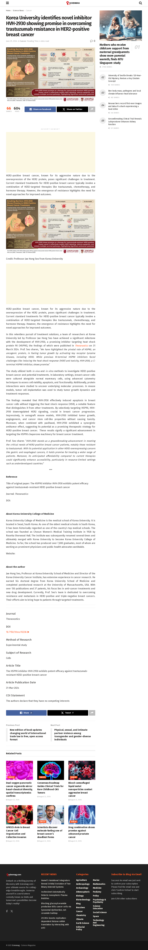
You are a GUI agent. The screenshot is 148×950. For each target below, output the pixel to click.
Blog (78, 903)
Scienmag (16, 945)
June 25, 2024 (11, 41)
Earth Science (82, 923)
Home (8, 11)
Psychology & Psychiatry (99, 900)
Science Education (98, 907)
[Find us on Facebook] (7, 911)
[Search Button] (140, 3)
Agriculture (81, 880)
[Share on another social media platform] (92, 109)
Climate (79, 919)
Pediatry (97, 892)
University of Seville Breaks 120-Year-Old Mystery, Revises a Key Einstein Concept (124, 78)
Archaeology (82, 888)
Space (96, 916)
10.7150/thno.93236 (16, 632)
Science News (18, 11)
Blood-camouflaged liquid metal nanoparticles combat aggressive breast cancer (80, 789)
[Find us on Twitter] (11, 911)
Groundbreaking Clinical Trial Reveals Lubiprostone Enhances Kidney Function (125, 122)
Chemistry (81, 915)
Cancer (29, 11)
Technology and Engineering (98, 922)
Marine (96, 880)
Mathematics (99, 884)
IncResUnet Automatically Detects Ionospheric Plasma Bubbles (54, 895)
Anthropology (82, 884)
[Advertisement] (50, 121)
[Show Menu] (7, 3)
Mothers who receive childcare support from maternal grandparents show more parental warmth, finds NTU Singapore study (115, 54)
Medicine (97, 888)
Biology (80, 896)
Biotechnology (83, 899)
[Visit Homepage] (74, 3)
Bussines (80, 907)
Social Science (100, 912)
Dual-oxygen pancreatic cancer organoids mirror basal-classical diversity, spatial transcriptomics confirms (19, 789)
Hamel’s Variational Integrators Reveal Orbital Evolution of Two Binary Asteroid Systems (56, 883)
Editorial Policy (80, 928)
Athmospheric (83, 892)
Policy (96, 896)
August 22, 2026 (13, 800)
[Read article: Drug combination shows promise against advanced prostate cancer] (81, 814)
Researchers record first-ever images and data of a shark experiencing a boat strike (125, 106)
